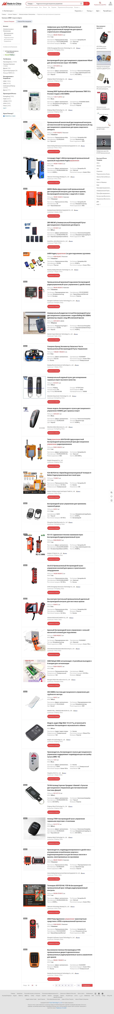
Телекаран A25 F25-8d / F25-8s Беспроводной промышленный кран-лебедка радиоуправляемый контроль (67, 888)
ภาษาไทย (98, 995)
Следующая (86, 985)
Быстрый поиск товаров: (32, 7)
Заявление (19, 993)
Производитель (10, 62)
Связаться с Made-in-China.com (68, 993)
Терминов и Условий (61, 1008)
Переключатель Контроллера (65, 7)
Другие (7, 68)
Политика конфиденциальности (50, 993)
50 (36, 985)
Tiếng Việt (109, 995)
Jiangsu (7, 101)
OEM (7, 83)
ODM (7, 81)
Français (38, 995)
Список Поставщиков (24, 21)
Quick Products (41, 999)
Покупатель (78, 11)
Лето (40, 7)
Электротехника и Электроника (8, 30)
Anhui (6, 103)
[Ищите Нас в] (102, 993)
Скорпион (53, 7)
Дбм (98, 201)
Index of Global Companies (81, 999)
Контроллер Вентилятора (104, 196)
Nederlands (87, 995)
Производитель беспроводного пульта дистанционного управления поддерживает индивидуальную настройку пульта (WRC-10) (69, 754)
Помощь (89, 11)
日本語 (32, 995)
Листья (45, 7)
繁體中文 (27, 995)
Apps (97, 11)
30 (32, 985)
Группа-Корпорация (10, 70)
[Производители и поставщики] (11, 4)
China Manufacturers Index (53, 999)
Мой (98, 185)
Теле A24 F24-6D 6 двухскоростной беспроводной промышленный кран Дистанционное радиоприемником (68, 441)
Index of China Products (67, 999)
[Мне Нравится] (99, 993)
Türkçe (103, 995)
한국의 (76, 995)
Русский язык (69, 995)
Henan (7, 105)
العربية (81, 995)
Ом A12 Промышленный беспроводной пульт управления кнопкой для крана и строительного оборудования (66, 568)
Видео (25, 26)
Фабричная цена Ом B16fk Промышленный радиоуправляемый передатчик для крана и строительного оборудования (64, 29)
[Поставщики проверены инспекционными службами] (11, 51)
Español (44, 995)
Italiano (62, 995)
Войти (110, 5)
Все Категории (8, 11)
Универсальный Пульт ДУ (104, 190)
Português (56, 995)
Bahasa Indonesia (58, 997)
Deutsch (50, 995)
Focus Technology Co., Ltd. (55, 1002)
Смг (49, 7)
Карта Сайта (81, 993)
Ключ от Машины (102, 182)
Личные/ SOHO (8, 73)
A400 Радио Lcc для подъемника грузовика (68, 253)
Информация (89, 993)
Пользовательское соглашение (32, 993)
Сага (98, 179)
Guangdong (8, 96)
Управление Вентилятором (104, 199)
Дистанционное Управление (8, 34)
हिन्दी (93, 995)
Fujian (7, 99)
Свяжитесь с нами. (10, 116)
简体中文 (21, 995)
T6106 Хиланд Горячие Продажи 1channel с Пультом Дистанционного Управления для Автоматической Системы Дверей (67, 787)
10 (28, 985)
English (15, 995)
